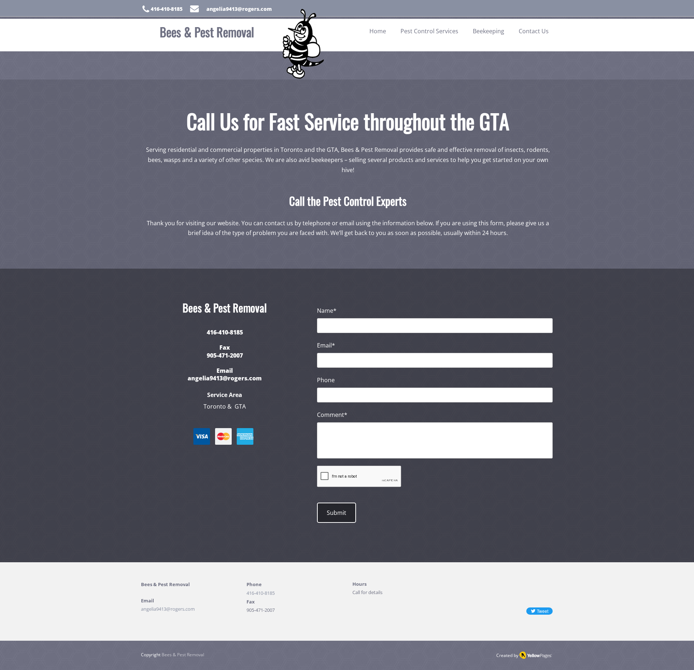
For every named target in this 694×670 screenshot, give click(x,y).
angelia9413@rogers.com (225, 378)
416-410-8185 (261, 593)
